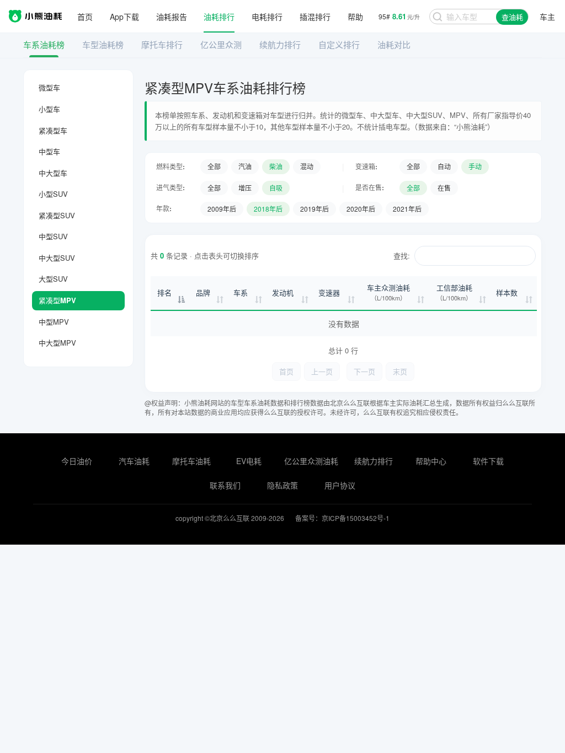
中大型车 (53, 173)
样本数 (507, 292)
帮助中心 (430, 460)
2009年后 (221, 208)
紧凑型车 (53, 130)
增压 (245, 187)
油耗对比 (394, 44)
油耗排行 (219, 16)
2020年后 (361, 208)
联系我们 (225, 485)
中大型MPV (57, 342)
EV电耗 (249, 460)
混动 (306, 166)
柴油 (275, 166)
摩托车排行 (162, 44)
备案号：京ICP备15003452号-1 (342, 518)
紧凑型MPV (57, 300)
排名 (164, 292)
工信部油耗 (454, 292)
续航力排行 (280, 44)
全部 (214, 166)
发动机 (283, 292)
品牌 (203, 292)
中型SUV (53, 236)
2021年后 (407, 208)
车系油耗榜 (44, 44)
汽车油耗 (134, 460)
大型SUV (53, 278)
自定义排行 (339, 44)
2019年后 (314, 208)
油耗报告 (171, 16)
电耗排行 (267, 16)
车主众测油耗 (388, 292)
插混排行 (315, 16)
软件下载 (488, 460)
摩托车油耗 (191, 460)
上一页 (322, 371)
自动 (444, 166)
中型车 (49, 151)
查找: (401, 255)
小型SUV (53, 194)
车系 (240, 292)
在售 (444, 187)
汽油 (245, 166)
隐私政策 (282, 485)
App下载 (124, 16)
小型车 (49, 109)
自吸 (275, 187)
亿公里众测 (221, 44)
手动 (475, 166)
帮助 (355, 16)
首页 (85, 16)
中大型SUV (57, 257)
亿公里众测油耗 (311, 460)
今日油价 (76, 460)
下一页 (364, 371)
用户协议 (339, 485)
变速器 (329, 292)
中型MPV (54, 321)
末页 (400, 371)
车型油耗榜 (103, 44)
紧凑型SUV (57, 215)
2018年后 (268, 208)
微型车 (49, 87)
